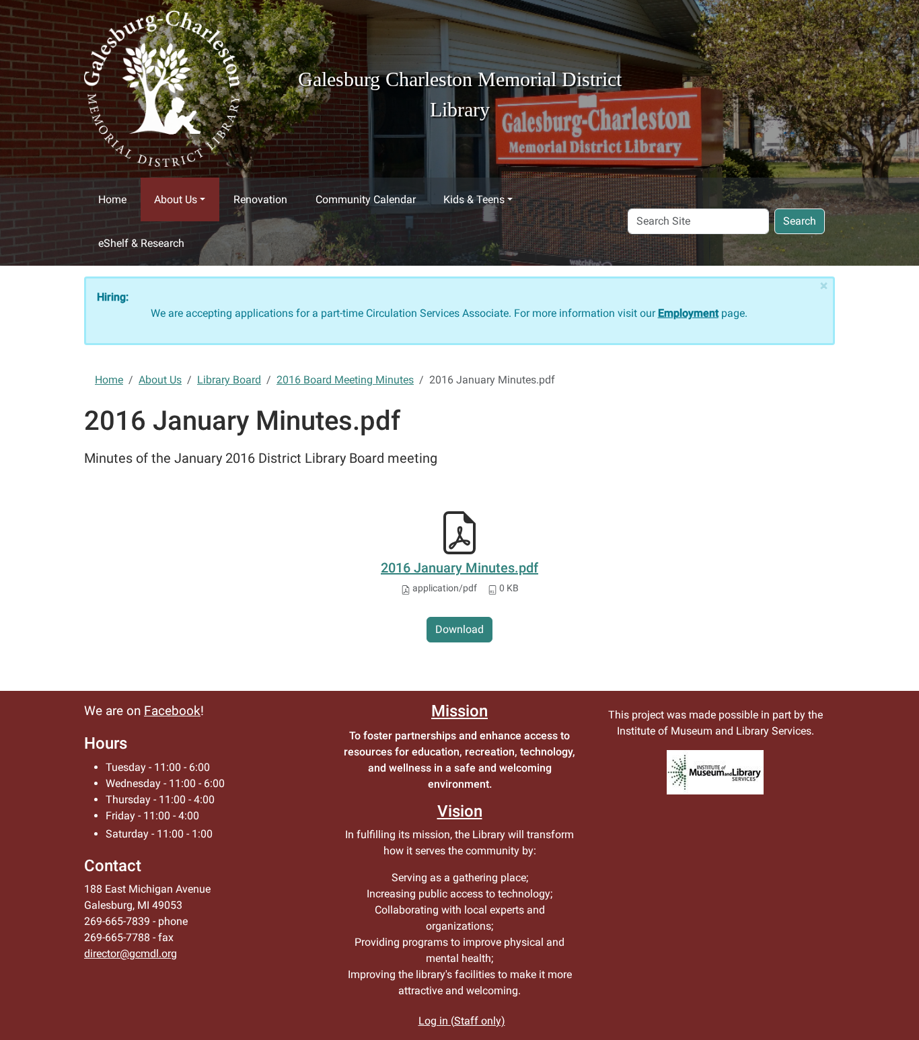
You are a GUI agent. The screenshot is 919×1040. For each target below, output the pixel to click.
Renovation (260, 199)
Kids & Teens (474, 199)
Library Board (229, 379)
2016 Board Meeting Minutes (345, 379)
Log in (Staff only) (461, 1020)
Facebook (172, 711)
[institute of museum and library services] (715, 772)
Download (459, 629)
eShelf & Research (141, 243)
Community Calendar (366, 199)
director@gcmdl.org (130, 953)
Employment (688, 313)
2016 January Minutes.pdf (459, 568)
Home (112, 199)
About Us (175, 199)
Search (799, 221)
